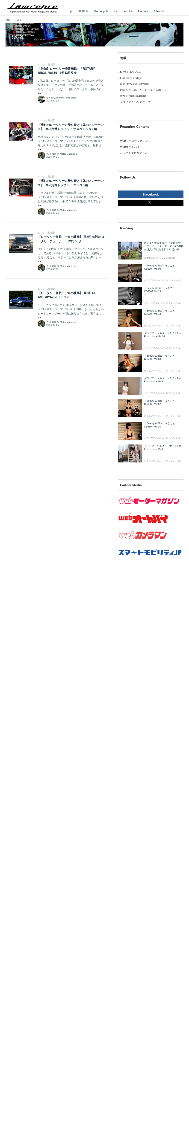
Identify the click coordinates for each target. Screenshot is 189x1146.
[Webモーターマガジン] (150, 506)
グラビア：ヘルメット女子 (136, 102)
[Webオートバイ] (150, 523)
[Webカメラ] (150, 542)
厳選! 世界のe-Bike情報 (134, 84)
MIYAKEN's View (130, 72)
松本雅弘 (51, 97)
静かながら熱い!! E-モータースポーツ (143, 90)
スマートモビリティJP (134, 152)
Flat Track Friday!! (131, 78)
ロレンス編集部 (47, 64)
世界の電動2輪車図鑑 (133, 96)
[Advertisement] (150, 606)
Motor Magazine (67, 97)
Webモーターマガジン (134, 140)
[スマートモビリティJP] (150, 558)
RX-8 (16, 36)
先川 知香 (51, 154)
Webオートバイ (130, 146)
